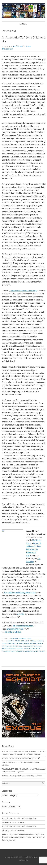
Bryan (28, 46)
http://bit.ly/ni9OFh (15, 629)
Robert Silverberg (24, 651)
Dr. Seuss (20, 643)
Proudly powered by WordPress (15, 857)
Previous (4, 705)
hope (20, 646)
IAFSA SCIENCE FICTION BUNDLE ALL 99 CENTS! (21, 758)
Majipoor (27, 648)
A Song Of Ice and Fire (15, 641)
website (20, 614)
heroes (14, 646)
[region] (23, 705)
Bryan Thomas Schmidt (34, 641)
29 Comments (7, 49)
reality (13, 651)
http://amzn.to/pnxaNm (23, 626)
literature (18, 648)
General (14, 638)
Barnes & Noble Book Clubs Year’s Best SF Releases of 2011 (33, 549)
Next (42, 705)
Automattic (23, 860)
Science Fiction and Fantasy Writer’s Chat (20, 592)
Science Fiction (39, 651)
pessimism (6, 651)
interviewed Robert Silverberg (23, 291)
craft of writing (8, 643)
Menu (24, 24)
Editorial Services (30, 818)
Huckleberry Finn (30, 646)
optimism (36, 648)
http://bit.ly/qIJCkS (13, 632)
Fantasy (33, 643)
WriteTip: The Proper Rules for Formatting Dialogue (22, 776)
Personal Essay (25, 638)
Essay (26, 643)
